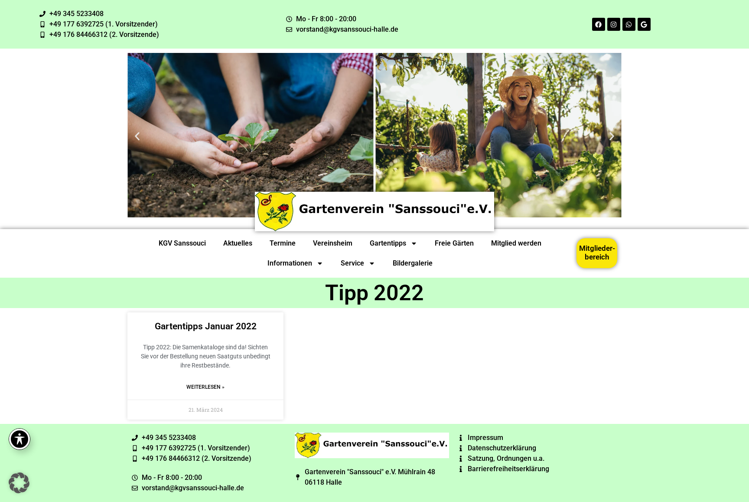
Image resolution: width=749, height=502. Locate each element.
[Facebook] (598, 24)
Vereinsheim (332, 243)
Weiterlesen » (205, 387)
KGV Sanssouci (182, 243)
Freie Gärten (454, 243)
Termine (283, 243)
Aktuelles (237, 243)
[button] (137, 136)
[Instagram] (613, 24)
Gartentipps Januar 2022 (206, 326)
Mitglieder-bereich (597, 252)
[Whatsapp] (628, 24)
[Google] (644, 24)
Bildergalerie (413, 263)
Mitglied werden (516, 243)
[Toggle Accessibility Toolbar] (19, 439)
